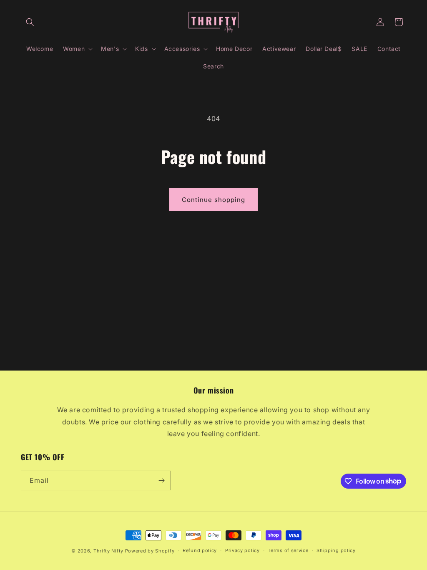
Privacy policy (242, 550)
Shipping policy (336, 550)
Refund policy (200, 550)
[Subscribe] (161, 480)
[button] (30, 22)
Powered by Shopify (150, 551)
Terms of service (288, 550)
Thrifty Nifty (108, 551)
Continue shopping (213, 200)
